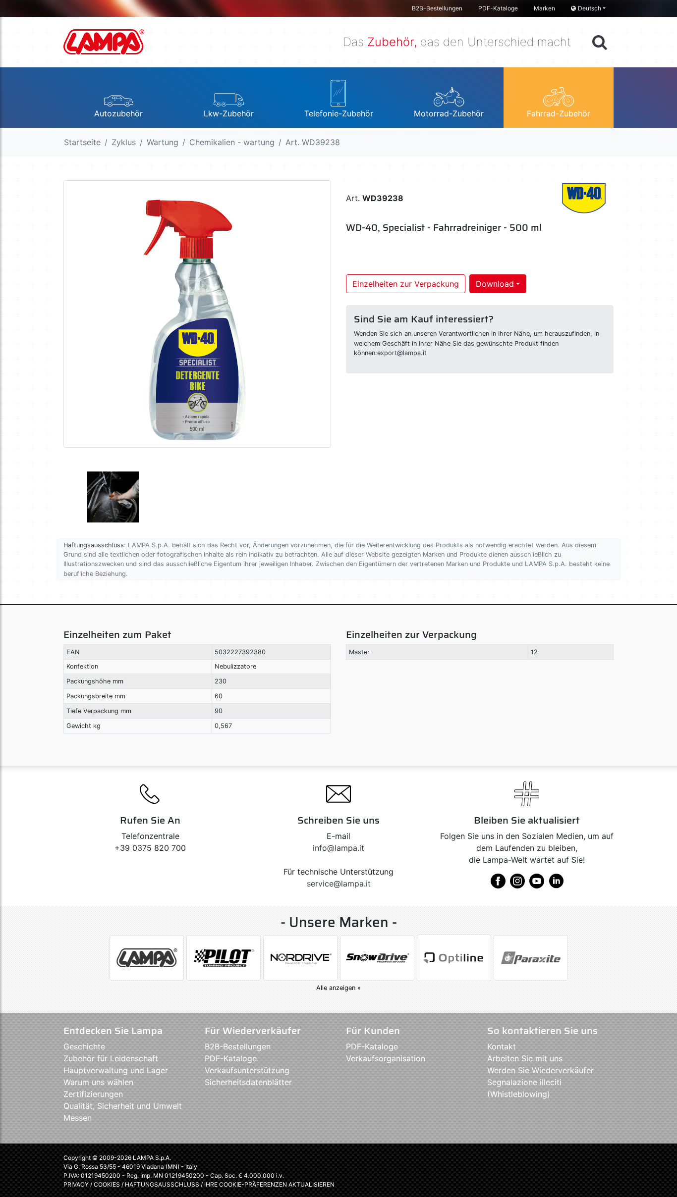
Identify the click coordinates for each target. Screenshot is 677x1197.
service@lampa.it (339, 883)
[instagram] (517, 884)
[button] (118, 97)
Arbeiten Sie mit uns (525, 1058)
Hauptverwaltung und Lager (115, 1070)
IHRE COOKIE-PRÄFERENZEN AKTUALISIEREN (269, 1184)
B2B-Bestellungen (437, 8)
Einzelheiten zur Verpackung (405, 284)
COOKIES (107, 1184)
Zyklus (124, 142)
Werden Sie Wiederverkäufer (540, 1070)
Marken (544, 8)
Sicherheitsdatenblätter (248, 1082)
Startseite (82, 142)
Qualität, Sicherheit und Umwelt (122, 1106)
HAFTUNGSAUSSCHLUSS (163, 1184)
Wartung (162, 142)
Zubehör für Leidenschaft (110, 1058)
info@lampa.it (338, 848)
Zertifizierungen (93, 1094)
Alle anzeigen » (338, 987)
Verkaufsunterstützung (247, 1070)
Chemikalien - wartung (232, 142)
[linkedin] (556, 884)
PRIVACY (76, 1184)
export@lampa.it (402, 353)
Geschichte (84, 1046)
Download (495, 284)
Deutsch (589, 8)
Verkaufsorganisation (385, 1058)
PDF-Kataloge (498, 8)
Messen (77, 1118)
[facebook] (498, 884)
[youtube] (536, 884)
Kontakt (501, 1046)
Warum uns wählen (98, 1082)
